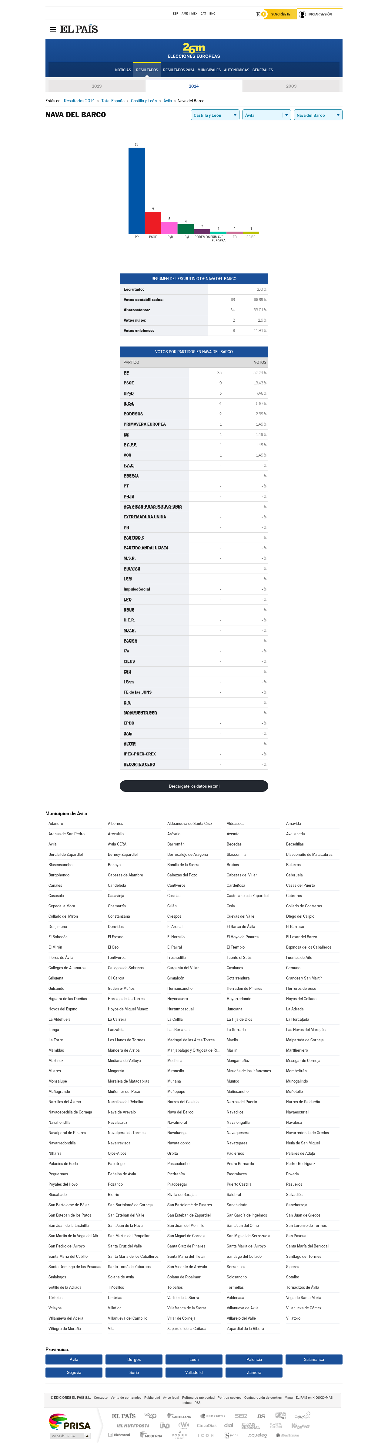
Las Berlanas (178, 1029)
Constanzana (119, 916)
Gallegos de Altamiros (66, 968)
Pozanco (115, 1184)
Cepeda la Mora (61, 906)
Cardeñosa (236, 885)
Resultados (147, 70)
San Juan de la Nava (125, 1225)
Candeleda (117, 885)
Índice (187, 1403)
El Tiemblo (236, 947)
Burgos (134, 1359)
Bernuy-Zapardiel (123, 854)
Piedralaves (237, 1174)
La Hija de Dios (239, 1019)
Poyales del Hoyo (63, 1184)
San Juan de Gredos (303, 1215)
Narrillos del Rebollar (126, 1102)
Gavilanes (235, 968)
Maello (232, 1040)
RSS (197, 1403)
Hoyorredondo (239, 998)
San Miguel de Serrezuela (248, 1236)
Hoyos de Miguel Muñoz (128, 1009)
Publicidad (152, 1398)
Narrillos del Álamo (64, 1102)
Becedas (234, 844)
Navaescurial (297, 1112)
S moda (230, 1434)
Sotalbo (292, 1277)
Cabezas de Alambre (125, 875)
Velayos (55, 1308)
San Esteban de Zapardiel (189, 1215)
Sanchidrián (237, 1205)
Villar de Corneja (181, 1318)
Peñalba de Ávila (122, 1174)
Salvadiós (294, 1194)
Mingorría (116, 1071)
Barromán (176, 844)
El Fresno (115, 937)
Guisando (56, 988)
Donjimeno (57, 926)
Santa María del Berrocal (307, 1246)
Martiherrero (297, 1050)
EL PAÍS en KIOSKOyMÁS (314, 1398)
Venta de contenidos (126, 1398)
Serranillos (236, 1266)
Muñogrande (59, 1091)
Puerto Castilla (239, 1184)
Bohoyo (114, 864)
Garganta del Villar (183, 968)
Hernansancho (179, 988)
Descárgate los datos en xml (194, 786)
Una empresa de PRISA (70, 1421)
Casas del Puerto (300, 885)
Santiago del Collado (244, 1256)
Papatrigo (116, 1163)
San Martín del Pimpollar (129, 1236)
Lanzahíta (116, 1029)
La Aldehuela (59, 1019)
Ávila (52, 844)
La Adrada (295, 1009)
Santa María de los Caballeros (133, 1256)
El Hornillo (176, 937)
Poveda (292, 1174)
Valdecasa (235, 1297)
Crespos (174, 916)
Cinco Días (205, 1425)
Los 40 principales (152, 1416)
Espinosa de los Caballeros (308, 947)
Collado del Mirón (63, 916)
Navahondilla (59, 1122)
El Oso (113, 947)
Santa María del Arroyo (246, 1246)
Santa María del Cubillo (68, 1256)
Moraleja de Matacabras (128, 1081)
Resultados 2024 (178, 70)
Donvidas (116, 926)
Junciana (234, 1009)
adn (278, 1416)
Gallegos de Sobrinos (126, 968)
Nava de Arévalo (122, 1112)
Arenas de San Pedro (66, 834)
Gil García (116, 978)
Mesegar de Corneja (303, 1060)
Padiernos (235, 1153)
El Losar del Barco (301, 937)
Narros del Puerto (242, 1102)
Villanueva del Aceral (66, 1318)
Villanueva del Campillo (127, 1318)
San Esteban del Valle (126, 1215)
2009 (291, 86)
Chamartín (117, 906)
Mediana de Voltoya (124, 1060)
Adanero (55, 823)
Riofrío (113, 1194)
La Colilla (175, 1019)
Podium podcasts (179, 1434)
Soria (134, 1372)
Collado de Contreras (304, 906)
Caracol (300, 1416)
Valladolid (194, 1372)
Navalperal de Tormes (127, 1132)
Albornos (115, 823)
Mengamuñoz (238, 1060)
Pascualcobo (178, 1163)
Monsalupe (57, 1081)
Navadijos (235, 1112)
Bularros (293, 864)
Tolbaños (175, 1287)
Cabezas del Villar (242, 875)
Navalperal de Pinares (67, 1132)
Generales (263, 70)
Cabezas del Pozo (182, 875)
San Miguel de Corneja (186, 1236)
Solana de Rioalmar (184, 1277)
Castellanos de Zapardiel (248, 895)
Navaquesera (238, 1132)
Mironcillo (175, 1071)
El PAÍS (123, 1416)
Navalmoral (177, 1122)
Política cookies (229, 1398)
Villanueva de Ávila (243, 1308)
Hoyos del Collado (301, 998)
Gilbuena (55, 978)
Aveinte (233, 834)
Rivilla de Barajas (181, 1194)
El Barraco (295, 926)
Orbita (172, 1153)
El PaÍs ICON (205, 1434)
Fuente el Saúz (239, 957)
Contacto (101, 1398)
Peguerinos (58, 1174)
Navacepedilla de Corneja (70, 1112)
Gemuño (293, 968)
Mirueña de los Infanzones (249, 1071)
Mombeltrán (296, 1071)
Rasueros (294, 1184)
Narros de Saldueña (303, 1102)
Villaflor (114, 1308)
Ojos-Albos (117, 1153)
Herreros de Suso (301, 988)
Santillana (181, 1416)
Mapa (289, 1398)
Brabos (233, 864)
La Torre (55, 1040)
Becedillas (295, 844)
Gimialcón (175, 978)
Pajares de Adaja (300, 1153)
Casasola (56, 895)
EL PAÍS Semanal (251, 1425)
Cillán (172, 906)
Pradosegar (177, 1184)
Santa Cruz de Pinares (186, 1246)
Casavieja (116, 895)
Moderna (150, 1434)
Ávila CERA (117, 844)
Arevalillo (116, 834)
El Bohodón (58, 937)
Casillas (173, 895)
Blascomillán (238, 854)
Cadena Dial (228, 1425)
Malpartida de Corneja (305, 1040)
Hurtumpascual (180, 1009)
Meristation (286, 1434)
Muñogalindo (297, 1081)
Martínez (55, 1060)
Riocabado (57, 1194)
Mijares (54, 1071)
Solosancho (237, 1277)
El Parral (174, 947)
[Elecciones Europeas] (194, 50)
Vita (111, 1328)
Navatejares (237, 1143)
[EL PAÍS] (79, 29)
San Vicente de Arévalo (187, 1266)
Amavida (293, 823)
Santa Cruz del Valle (125, 1246)
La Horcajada (297, 1019)
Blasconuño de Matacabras (309, 854)
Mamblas (56, 1050)
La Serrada (236, 1029)
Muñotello (294, 1091)
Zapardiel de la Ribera (245, 1328)
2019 (97, 86)
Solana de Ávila (121, 1277)
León (194, 1359)
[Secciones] (52, 29)
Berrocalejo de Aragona (187, 854)
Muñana (174, 1081)
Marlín (232, 1050)
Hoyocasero (177, 998)
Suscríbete (280, 14)
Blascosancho (60, 864)
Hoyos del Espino (62, 1009)
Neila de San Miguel (303, 1143)
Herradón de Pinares (244, 988)
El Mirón (55, 947)
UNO (165, 1425)
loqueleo (257, 1434)
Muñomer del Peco (124, 1091)
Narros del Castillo (183, 1102)
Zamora (254, 1372)
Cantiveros (176, 885)
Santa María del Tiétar (186, 1256)
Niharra (55, 1153)
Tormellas (235, 1287)
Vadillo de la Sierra (183, 1297)
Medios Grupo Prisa (69, 1436)
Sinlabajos (57, 1277)
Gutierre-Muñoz (121, 988)
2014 (194, 86)
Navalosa (294, 1122)
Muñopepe (176, 1091)
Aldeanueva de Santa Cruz (189, 823)
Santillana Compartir (213, 1416)
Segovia (74, 1372)
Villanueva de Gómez (304, 1308)
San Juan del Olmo (243, 1225)
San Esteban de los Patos (69, 1215)
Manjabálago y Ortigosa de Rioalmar (194, 1050)
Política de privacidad (198, 1398)
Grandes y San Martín (304, 978)
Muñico (233, 1081)
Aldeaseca (236, 823)
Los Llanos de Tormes (126, 1040)
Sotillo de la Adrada (65, 1287)
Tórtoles (55, 1297)
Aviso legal (171, 1398)
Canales (55, 885)
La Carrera (117, 1019)
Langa (53, 1029)
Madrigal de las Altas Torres (191, 1040)
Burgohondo (58, 875)
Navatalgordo (178, 1143)
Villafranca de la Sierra (186, 1308)
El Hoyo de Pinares (243, 937)
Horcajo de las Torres (126, 998)
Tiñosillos (116, 1287)
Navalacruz (117, 1122)
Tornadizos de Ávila (302, 1287)
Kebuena (295, 1425)
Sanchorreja (296, 1205)
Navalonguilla (238, 1122)
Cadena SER (239, 1416)
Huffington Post (132, 1425)
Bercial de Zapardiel (65, 854)
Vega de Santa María (303, 1297)
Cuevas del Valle (240, 916)
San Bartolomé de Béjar (68, 1205)
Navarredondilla (62, 1143)
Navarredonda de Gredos (307, 1132)
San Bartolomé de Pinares (189, 1205)
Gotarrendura (238, 978)
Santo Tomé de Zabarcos (129, 1266)
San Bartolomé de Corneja (130, 1205)
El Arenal (174, 926)
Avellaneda (295, 834)
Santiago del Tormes (303, 1256)
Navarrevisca (119, 1143)
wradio (182, 1425)
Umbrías (115, 1297)
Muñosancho (238, 1091)
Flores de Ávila (60, 957)
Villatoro (293, 1318)
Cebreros (294, 895)
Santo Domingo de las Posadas (74, 1266)
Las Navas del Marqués (306, 1029)
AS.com (258, 1416)
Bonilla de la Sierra (183, 864)
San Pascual (296, 1236)
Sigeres (292, 1266)
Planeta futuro (273, 1425)
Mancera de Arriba (124, 1050)
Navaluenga (177, 1132)
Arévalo (173, 834)
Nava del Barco (180, 1112)
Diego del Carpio (300, 916)
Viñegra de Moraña (64, 1328)
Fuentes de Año (299, 957)
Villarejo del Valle (241, 1318)
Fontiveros (116, 957)
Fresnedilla (176, 957)
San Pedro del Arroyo (66, 1246)
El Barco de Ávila (241, 926)
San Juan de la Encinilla (68, 1225)
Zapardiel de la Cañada (186, 1328)
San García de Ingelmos (247, 1215)
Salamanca (314, 1359)
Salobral (234, 1194)
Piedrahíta (176, 1174)
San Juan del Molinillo (185, 1225)
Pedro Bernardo (240, 1163)
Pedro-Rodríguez (300, 1163)
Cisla (231, 906)
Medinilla (174, 1060)
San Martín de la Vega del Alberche (75, 1236)
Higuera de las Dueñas (67, 998)
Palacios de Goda (63, 1163)
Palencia (254, 1359)
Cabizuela (294, 875)
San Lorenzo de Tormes (306, 1225)
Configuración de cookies (263, 1398)
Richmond (120, 1434)
